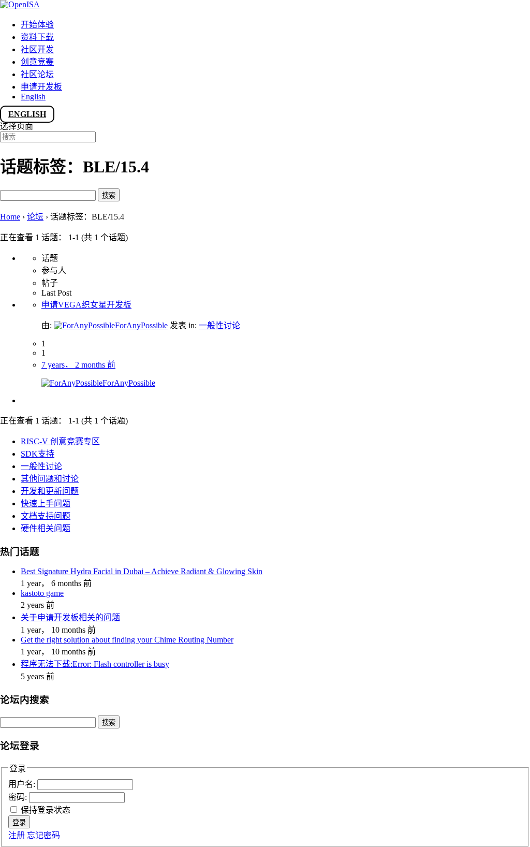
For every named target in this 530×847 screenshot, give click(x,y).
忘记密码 (43, 835)
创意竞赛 (37, 61)
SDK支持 (37, 453)
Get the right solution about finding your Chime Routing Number (127, 639)
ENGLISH (27, 114)
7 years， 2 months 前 (78, 364)
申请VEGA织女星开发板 (86, 304)
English (33, 96)
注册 (16, 835)
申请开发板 (41, 86)
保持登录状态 (45, 810)
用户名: (22, 784)
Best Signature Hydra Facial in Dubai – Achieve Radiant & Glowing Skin (141, 571)
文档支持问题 (45, 516)
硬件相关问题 (45, 528)
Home (10, 216)
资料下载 (37, 37)
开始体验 (37, 24)
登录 (19, 822)
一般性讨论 (219, 325)
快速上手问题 (45, 503)
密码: (18, 797)
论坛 (35, 216)
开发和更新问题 (50, 491)
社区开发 (37, 49)
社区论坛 (37, 74)
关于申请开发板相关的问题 (70, 617)
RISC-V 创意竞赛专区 (60, 441)
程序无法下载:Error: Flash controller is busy (95, 664)
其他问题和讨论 (50, 478)
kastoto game (42, 593)
